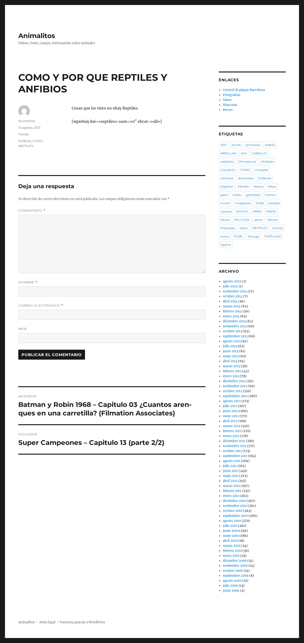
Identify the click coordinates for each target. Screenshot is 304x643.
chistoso (267, 161)
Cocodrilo (227, 170)
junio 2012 (230, 411)
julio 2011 (230, 466)
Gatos (227, 100)
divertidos (245, 178)
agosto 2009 (232, 581)
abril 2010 (230, 541)
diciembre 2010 (234, 501)
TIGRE (238, 236)
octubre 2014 (232, 296)
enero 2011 (231, 496)
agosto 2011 (231, 461)
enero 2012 (231, 436)
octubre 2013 (232, 331)
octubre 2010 (232, 511)
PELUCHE (242, 220)
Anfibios (24, 141)
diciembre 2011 (234, 441)
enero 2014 (231, 316)
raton (244, 228)
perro (258, 220)
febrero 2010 (232, 551)
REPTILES (25, 146)
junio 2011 (230, 471)
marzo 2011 (231, 486)
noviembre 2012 (235, 386)
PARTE (271, 211)
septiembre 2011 (235, 456)
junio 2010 (230, 531)
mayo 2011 (230, 476)
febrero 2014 (232, 311)
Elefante (264, 178)
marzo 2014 (231, 306)
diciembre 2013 (234, 321)
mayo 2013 (231, 356)
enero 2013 (231, 376)
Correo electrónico (40, 306)
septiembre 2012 (235, 396)
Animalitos (36, 36)
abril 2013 (230, 361)
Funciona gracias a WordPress (82, 622)
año (244, 153)
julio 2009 (230, 586)
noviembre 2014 (235, 291)
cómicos (226, 178)
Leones (226, 211)
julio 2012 (230, 406)
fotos (272, 186)
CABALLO (259, 153)
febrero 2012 (232, 431)
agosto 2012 (232, 401)
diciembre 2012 (234, 381)
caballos (226, 161)
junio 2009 (231, 591)
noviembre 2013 (235, 326)
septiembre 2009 (235, 576)
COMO (37, 141)
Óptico (225, 245)
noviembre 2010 (235, 506)
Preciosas (227, 228)
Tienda (23, 134)
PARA (257, 211)
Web (22, 329)
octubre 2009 (233, 571)
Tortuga (253, 236)
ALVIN (236, 145)
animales (253, 145)
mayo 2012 (231, 416)
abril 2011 (230, 481)
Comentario (32, 211)
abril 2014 (230, 301)
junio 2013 (230, 351)
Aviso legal (47, 622)
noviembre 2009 (235, 566)
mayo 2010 (231, 536)
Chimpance (247, 161)
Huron (225, 203)
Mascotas (230, 105)
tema (224, 236)
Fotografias (231, 95)
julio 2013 (230, 346)
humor (270, 195)
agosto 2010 (232, 521)
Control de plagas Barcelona (244, 90)
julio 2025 (230, 286)
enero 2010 (231, 556)
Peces (224, 220)
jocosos (274, 203)
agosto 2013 (232, 341)
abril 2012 (230, 421)
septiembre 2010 (235, 516)
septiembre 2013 (235, 336)
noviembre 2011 (235, 446)
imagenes (243, 203)
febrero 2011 (232, 491)
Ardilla (270, 145)
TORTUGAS (272, 236)
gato (224, 195)
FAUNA (243, 186)
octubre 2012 (232, 391)
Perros (228, 110)
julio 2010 (230, 526)
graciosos (253, 195)
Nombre (28, 282)
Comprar (261, 170)
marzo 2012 (231, 426)
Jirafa (260, 203)
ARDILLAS (228, 153)
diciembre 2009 (235, 561)
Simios (277, 228)
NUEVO (242, 211)
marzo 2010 (231, 546)
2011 (223, 145)
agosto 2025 (232, 281)
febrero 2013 (232, 371)
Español (226, 186)
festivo (259, 186)
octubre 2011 (232, 451)
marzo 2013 (231, 366)
